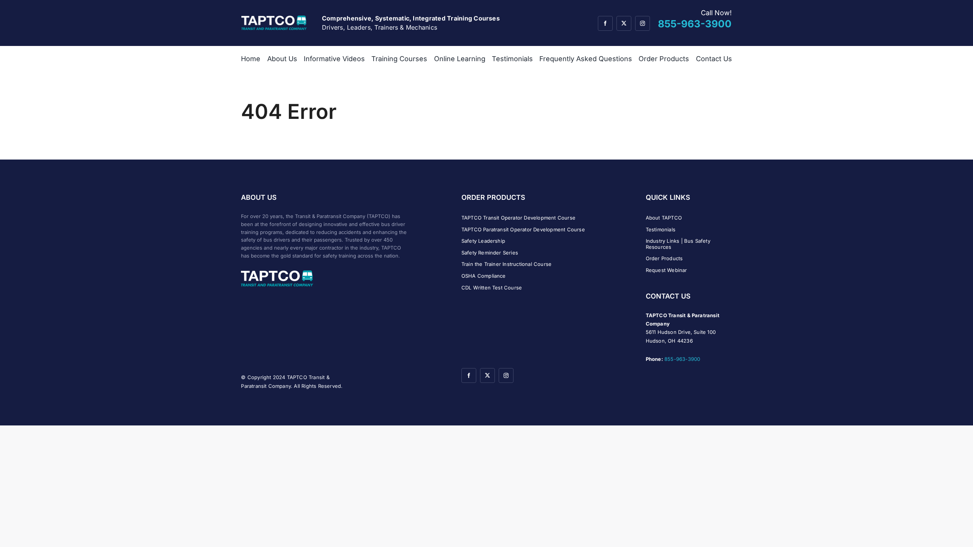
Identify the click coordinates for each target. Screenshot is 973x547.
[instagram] (642, 23)
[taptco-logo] (274, 19)
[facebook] (605, 23)
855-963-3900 (682, 359)
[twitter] (623, 23)
